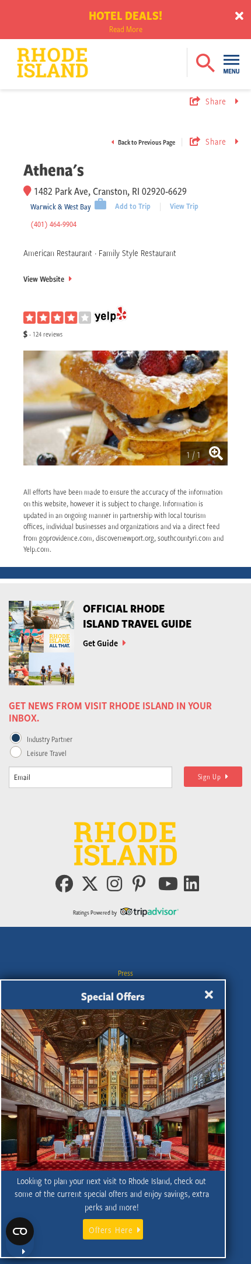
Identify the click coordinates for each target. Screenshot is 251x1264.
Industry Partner (49, 739)
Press (125, 973)
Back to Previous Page (146, 142)
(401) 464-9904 (53, 224)
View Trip (184, 206)
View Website (44, 279)
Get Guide (101, 643)
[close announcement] (239, 16)
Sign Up (211, 776)
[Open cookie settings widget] (20, 1238)
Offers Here (111, 1229)
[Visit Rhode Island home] (30, 54)
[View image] (125, 410)
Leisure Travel (47, 753)
